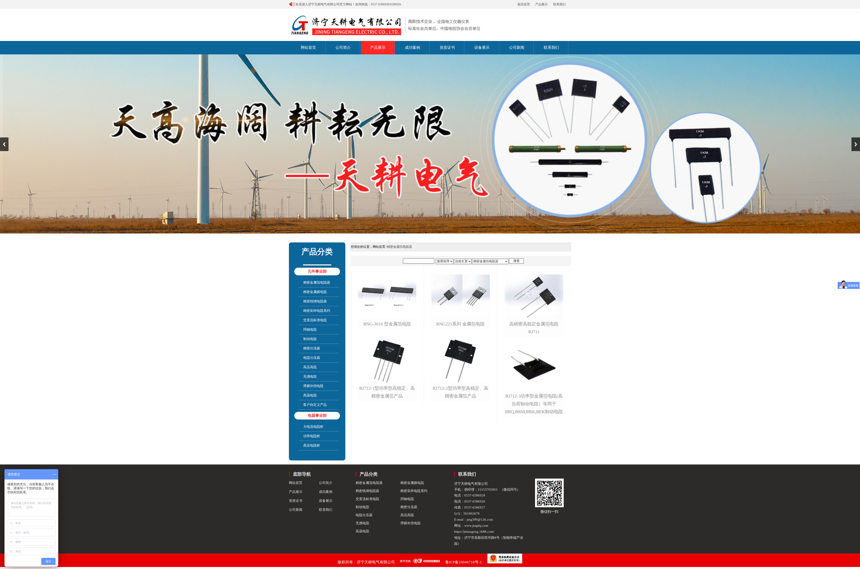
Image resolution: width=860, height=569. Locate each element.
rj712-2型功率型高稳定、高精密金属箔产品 (460, 392)
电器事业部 (317, 415)
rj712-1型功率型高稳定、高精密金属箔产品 (387, 392)
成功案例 (412, 47)
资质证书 (447, 47)
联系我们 (559, 4)
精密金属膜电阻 (315, 292)
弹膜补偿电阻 (313, 386)
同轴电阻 (310, 329)
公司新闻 (516, 47)
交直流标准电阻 (315, 320)
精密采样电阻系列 (316, 310)
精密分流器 (311, 348)
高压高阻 (310, 367)
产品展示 (541, 4)
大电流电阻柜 (313, 426)
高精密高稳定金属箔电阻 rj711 (534, 328)
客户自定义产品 (315, 404)
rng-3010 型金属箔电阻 (387, 324)
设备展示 (482, 47)
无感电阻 (310, 376)
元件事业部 (317, 271)
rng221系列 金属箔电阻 (460, 324)
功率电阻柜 (311, 436)
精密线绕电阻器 (315, 301)
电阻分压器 (311, 357)
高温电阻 (310, 395)
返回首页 (523, 4)
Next (855, 144)
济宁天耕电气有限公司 (376, 562)
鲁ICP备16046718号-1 (463, 562)
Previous (4, 144)
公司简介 (343, 47)
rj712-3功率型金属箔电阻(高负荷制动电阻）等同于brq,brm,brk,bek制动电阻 (534, 404)
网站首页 (308, 47)
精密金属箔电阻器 (316, 282)
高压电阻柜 (311, 445)
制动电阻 (310, 339)
